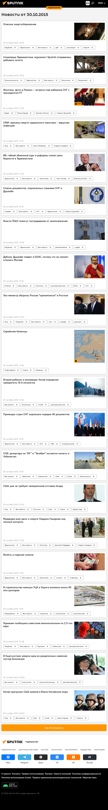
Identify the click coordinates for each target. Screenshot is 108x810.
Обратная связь (90, 777)
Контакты (16, 773)
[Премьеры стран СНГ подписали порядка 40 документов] (89, 424)
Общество (8, 47)
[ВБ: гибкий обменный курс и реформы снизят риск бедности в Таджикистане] (89, 162)
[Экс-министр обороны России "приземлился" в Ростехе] (89, 304)
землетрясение (61, 247)
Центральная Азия (58, 286)
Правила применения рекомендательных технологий (56, 777)
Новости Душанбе (64, 113)
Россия (44, 749)
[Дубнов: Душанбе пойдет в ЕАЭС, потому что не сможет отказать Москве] (89, 266)
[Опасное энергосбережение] (89, 31)
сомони (59, 578)
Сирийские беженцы (15, 331)
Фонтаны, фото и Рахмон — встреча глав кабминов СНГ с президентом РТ (36, 91)
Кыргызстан (60, 614)
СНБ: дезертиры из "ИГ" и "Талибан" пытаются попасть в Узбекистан (36, 455)
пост (50, 322)
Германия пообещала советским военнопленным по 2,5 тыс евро (38, 625)
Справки (7, 211)
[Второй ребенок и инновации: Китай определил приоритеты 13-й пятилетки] (89, 387)
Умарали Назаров (61, 146)
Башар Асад (77, 509)
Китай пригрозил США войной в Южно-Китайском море (35, 691)
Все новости (42, 47)
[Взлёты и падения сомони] (89, 561)
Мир (6, 146)
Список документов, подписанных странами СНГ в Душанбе (32, 190)
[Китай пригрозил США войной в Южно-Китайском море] (89, 700)
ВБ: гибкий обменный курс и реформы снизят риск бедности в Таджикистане (33, 157)
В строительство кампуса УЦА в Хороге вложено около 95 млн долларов (37, 589)
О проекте (6, 773)
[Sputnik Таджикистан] (13, 5)
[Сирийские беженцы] (89, 346)
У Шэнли (79, 718)
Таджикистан (25, 47)
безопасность (85, 476)
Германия (41, 646)
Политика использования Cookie (16, 777)
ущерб (77, 247)
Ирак (57, 476)
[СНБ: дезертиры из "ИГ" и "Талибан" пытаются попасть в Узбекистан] (89, 460)
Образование (9, 614)
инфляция (74, 578)
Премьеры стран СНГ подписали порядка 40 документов (36, 414)
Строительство (79, 614)
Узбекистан (26, 476)
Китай (40, 405)
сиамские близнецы (47, 682)
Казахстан (44, 614)
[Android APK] (10, 785)
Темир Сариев (22, 113)
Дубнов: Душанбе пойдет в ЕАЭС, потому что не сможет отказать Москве (35, 258)
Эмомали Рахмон (42, 113)
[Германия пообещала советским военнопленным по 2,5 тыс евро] (89, 630)
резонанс (78, 322)
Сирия (25, 370)
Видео (6, 113)
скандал (63, 322)
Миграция (99, 749)
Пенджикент (83, 80)
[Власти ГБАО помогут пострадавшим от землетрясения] (89, 230)
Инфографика (9, 370)
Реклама (49, 773)
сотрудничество (68, 444)
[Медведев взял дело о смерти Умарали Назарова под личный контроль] (89, 527)
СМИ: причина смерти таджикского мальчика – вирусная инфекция (36, 124)
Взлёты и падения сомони (18, 554)
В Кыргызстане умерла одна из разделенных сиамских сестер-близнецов (35, 657)
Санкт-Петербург (39, 146)
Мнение (7, 286)
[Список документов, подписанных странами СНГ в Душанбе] (89, 195)
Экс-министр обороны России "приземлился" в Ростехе (35, 295)
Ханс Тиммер (61, 178)
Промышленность (11, 80)
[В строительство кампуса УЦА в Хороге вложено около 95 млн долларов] (89, 596)
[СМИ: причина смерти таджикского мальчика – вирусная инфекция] (89, 129)
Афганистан (43, 476)
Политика (39, 286)
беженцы (39, 370)
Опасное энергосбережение (19, 24)
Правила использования (33, 773)
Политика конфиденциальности (86, 773)
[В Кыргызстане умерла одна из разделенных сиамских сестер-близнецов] (89, 664)
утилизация (70, 47)
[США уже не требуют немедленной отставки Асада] (89, 493)
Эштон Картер (62, 718)
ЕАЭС (75, 286)
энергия (86, 47)
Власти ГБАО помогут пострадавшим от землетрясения (35, 221)
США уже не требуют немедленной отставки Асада (33, 486)
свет (56, 47)
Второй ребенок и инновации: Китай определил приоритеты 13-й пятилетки (31, 381)
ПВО (52, 444)
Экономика (65, 80)
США (50, 509)
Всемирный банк (80, 178)
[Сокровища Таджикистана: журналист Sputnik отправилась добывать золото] (89, 64)
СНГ (38, 211)
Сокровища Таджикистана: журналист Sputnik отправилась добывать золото (37, 59)
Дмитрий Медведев (62, 545)
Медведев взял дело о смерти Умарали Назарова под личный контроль (34, 520)
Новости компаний (62, 773)
